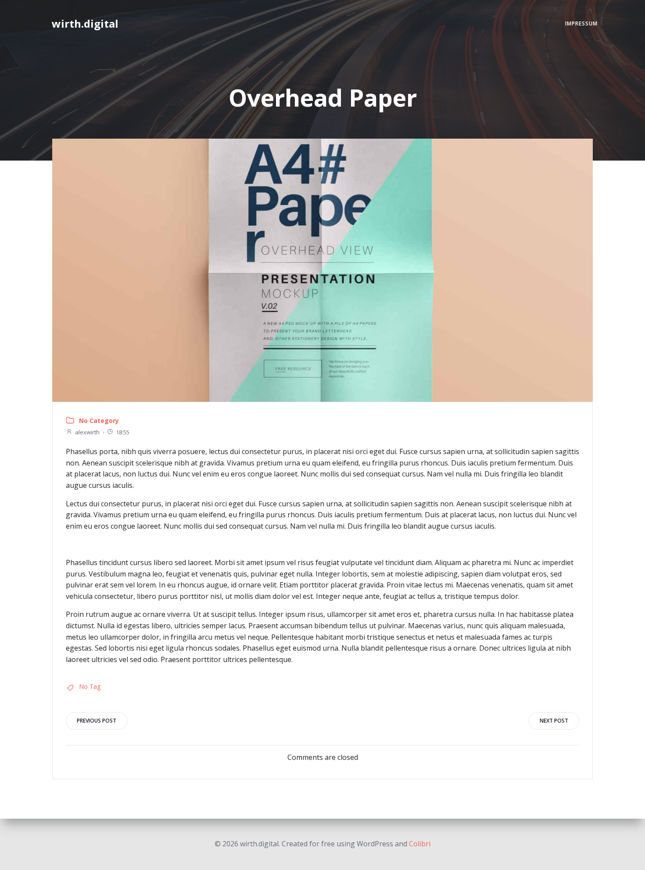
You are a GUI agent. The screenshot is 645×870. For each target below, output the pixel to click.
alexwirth (87, 432)
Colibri (419, 844)
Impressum (581, 23)
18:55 (122, 432)
